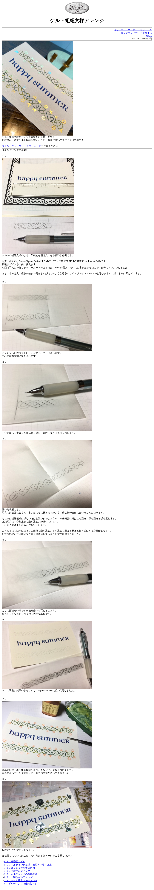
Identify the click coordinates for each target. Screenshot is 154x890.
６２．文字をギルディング (18, 877)
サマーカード (34, 146)
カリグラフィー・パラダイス (136, 32)
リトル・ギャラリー (13, 146)
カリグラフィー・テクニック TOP (133, 29)
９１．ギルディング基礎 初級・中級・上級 (28, 864)
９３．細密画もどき (14, 861)
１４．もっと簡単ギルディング (20, 880)
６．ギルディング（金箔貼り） (20, 883)
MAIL (149, 35)
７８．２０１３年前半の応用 (19, 868)
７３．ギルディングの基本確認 (20, 874)
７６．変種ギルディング (17, 871)
